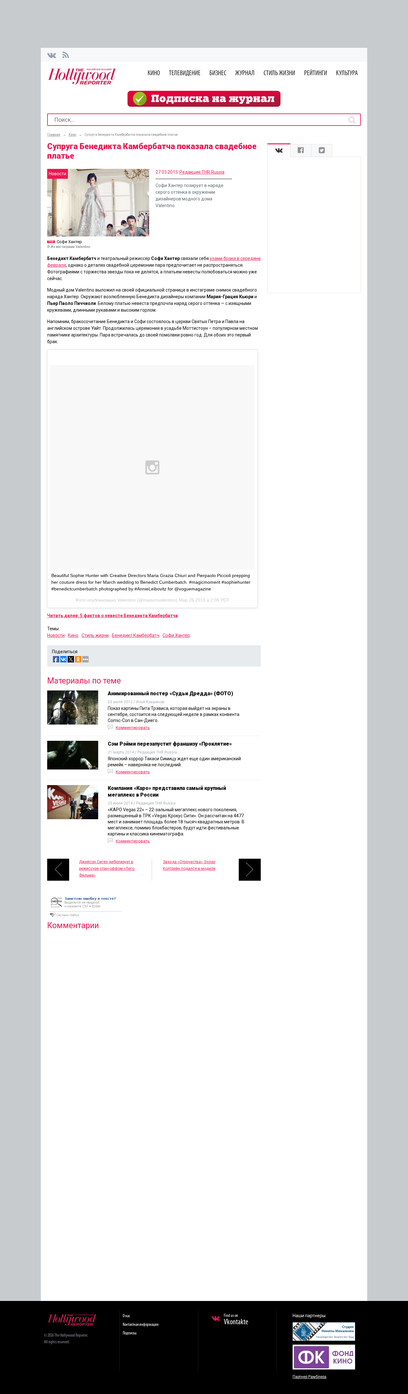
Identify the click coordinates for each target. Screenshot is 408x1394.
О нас (126, 1316)
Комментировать (133, 727)
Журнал (245, 73)
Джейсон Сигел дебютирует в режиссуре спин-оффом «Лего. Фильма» (107, 869)
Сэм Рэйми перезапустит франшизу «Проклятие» (170, 744)
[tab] (278, 150)
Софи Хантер (176, 635)
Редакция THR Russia (201, 172)
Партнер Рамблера (309, 1377)
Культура (347, 73)
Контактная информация (140, 1324)
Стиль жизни (279, 73)
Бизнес (217, 73)
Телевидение (184, 73)
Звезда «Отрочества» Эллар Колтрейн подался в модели (189, 865)
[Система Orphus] (85, 917)
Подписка (129, 1333)
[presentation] (279, 150)
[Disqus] (154, 1016)
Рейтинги (315, 73)
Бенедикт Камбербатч (135, 635)
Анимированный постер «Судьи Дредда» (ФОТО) (170, 693)
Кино (154, 73)
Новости (56, 635)
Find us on (236, 1319)
